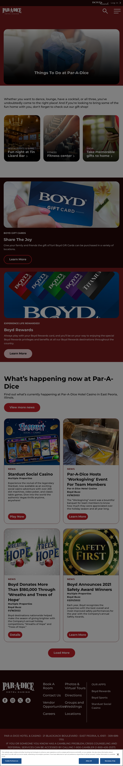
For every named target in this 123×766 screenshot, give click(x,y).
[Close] (117, 754)
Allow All (89, 761)
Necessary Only (110, 761)
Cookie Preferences (11, 761)
